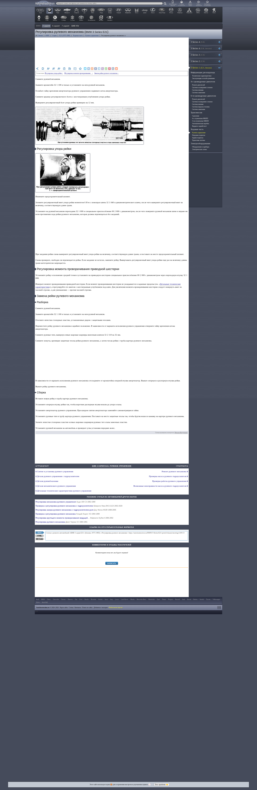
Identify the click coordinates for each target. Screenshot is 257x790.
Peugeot (170, 599)
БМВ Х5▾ (75, 26)
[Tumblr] (113, 68)
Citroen (63, 599)
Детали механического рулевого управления (56, 486)
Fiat (76, 599)
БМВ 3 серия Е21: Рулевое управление (111, 466)
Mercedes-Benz (141, 599)
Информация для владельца (203, 72)
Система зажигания (198, 93)
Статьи (71, 607)
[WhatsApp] (106, 68)
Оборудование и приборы (200, 147)
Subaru (195, 599)
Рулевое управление (198, 133)
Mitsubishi (151, 599)
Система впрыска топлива (200, 107)
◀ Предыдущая (42, 466)
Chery (49, 599)
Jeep (111, 599)
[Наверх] (219, 607)
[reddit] (116, 68)
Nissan (164, 599)
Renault (177, 599)
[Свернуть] (220, 68)
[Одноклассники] (92, 68)
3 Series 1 (201, 67)
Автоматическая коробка (200, 123)
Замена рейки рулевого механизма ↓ (106, 73)
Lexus (117, 599)
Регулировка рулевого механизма (61, 522)
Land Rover (124, 599)
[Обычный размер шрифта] (59, 68)
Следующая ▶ (182, 466)
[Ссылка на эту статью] (70, 68)
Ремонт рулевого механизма (174, 471)
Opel (158, 599)
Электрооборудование (200, 143)
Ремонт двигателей (198, 85)
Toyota (208, 599)
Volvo (38, 602)
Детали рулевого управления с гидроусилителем (58, 476)
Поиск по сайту (87, 607)
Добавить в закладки (207, 4)
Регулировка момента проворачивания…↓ (79, 73)
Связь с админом (199, 4)
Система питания (197, 90)
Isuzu (106, 599)
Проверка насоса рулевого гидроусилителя (167, 476)
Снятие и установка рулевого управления (55, 471)
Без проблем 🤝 (161, 785)
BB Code (39, 539)
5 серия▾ (56, 26)
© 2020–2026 (47, 607)
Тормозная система (198, 140)
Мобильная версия (172, 4)
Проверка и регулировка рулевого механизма (67, 514)
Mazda (132, 599)
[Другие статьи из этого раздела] (64, 68)
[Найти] (165, 3)
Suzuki (202, 599)
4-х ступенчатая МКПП (200, 118)
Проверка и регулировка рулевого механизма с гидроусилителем (78, 506)
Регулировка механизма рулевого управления (65, 502)
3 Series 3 (198, 55)
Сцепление (195, 116)
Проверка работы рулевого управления (169, 481)
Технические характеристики (201, 76)
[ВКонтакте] (88, 68)
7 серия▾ (65, 26)
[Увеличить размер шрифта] (54, 68)
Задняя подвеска (197, 138)
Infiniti (100, 599)
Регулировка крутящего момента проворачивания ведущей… (74, 518)
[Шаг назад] (37, 68)
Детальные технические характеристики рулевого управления (64, 491)
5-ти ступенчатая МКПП (200, 121)
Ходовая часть (197, 129)
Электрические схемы (199, 149)
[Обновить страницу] (43, 68)
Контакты (78, 607)
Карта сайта (190, 4)
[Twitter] (85, 68)
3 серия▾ (46, 26)
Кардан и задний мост (199, 126)
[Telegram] (99, 68)
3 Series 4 (198, 42)
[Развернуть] (220, 42)
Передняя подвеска (198, 135)
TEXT (39, 533)
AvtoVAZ (45, 602)
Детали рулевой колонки (47, 481)
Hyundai (93, 599)
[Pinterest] (109, 68)
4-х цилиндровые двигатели (203, 82)
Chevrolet (56, 599)
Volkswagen (216, 599)
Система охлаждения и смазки (202, 87)
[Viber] (102, 68)
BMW (43, 599)
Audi (37, 599)
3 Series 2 (198, 61)
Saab (183, 599)
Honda (86, 599)
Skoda (189, 599)
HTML (39, 536)
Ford (80, 599)
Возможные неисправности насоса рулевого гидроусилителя (159, 486)
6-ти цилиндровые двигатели (203, 96)
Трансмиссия (196, 112)
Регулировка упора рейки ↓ (54, 73)
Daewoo (70, 599)
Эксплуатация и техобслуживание (203, 78)
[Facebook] (95, 68)
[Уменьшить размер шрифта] (48, 68)
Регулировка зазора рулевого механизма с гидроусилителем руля (75, 510)
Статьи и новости (181, 4)
